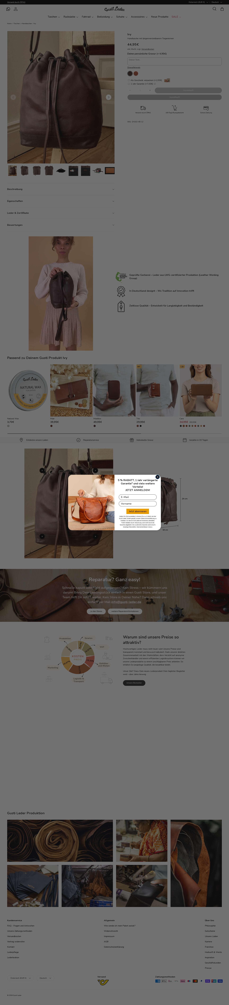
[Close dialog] (158, 477)
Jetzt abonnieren (138, 511)
